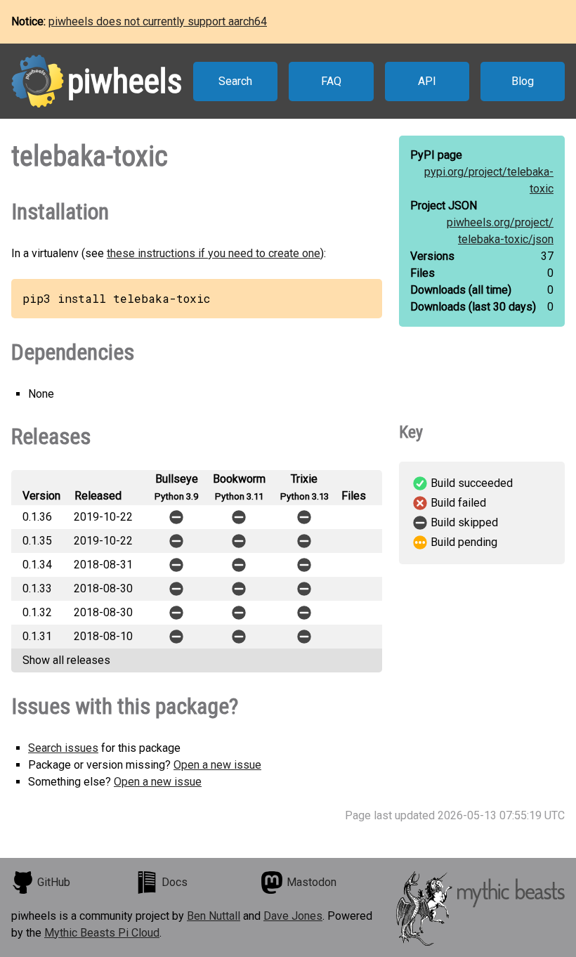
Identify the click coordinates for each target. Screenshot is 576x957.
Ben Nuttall (213, 916)
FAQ (331, 81)
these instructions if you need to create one (213, 253)
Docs (175, 882)
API (427, 81)
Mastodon (311, 882)
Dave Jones (292, 916)
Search (235, 81)
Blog (522, 81)
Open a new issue (217, 765)
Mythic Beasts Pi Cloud (101, 932)
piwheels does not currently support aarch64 (157, 21)
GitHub (53, 882)
